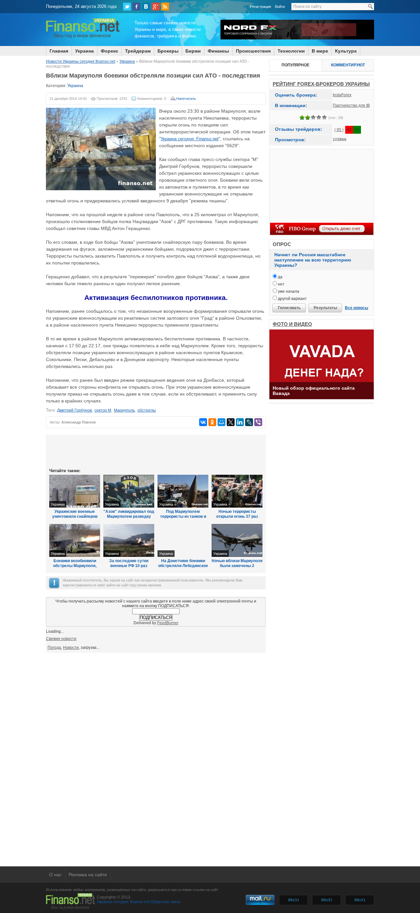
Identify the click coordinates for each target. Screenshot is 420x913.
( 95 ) (339, 129)
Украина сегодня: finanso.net (123, 902)
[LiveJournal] (249, 422)
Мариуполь (124, 410)
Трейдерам (138, 51)
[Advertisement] (156, 451)
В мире (320, 51)
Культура (346, 51)
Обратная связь (165, 902)
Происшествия (253, 51)
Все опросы (356, 308)
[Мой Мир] (221, 422)
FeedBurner (167, 623)
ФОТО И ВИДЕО (292, 324)
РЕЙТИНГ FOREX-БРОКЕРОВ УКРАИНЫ (321, 84)
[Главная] (83, 37)
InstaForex (342, 95)
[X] (231, 422)
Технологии (291, 51)
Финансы (218, 51)
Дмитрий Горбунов (74, 410)
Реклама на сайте (88, 874)
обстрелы (146, 410)
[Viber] (258, 422)
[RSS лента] (165, 7)
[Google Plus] (155, 7)
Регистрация (260, 7)
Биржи (193, 51)
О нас (55, 874)
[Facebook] (136, 7)
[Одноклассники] (212, 422)
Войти (280, 7)
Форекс (109, 51)
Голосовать (289, 308)
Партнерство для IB (351, 105)
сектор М (102, 410)
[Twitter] (127, 7)
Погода (54, 647)
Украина (84, 51)
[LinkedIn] (240, 422)
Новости (71, 647)
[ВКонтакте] (146, 7)
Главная (59, 51)
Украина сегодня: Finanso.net (190, 138)
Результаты (325, 308)
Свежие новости (61, 638)
